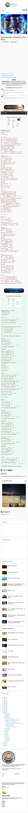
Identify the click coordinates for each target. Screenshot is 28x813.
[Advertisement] (14, 58)
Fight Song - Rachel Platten (7, 75)
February (7, 739)
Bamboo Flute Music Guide (13, 656)
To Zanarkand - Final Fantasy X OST (11, 726)
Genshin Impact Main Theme (14, 578)
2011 (5, 745)
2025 (5, 698)
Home (2, 35)
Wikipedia (20, 85)
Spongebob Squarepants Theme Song (16, 680)
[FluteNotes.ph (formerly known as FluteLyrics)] (8, 7)
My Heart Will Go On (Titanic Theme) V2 (16, 632)
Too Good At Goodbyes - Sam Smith (9, 77)
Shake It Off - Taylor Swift (9, 724)
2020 (5, 703)
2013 (5, 742)
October (6, 717)
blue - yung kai (11, 651)
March (6, 737)
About (3, 773)
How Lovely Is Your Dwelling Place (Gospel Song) (14, 723)
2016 (5, 709)
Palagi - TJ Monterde (12, 686)
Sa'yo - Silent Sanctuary (9, 718)
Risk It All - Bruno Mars (12, 565)
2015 (5, 711)
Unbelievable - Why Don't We (10, 504)
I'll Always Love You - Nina (10, 725)
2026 (5, 697)
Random (5, 35)
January (6, 740)
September (7, 728)
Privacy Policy (16, 773)
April (6, 736)
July (6, 731)
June (6, 733)
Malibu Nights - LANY (8, 492)
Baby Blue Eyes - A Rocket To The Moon (12, 720)
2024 (5, 700)
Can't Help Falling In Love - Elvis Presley (16, 645)
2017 (5, 708)
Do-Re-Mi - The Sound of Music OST (15, 675)
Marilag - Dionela (11, 590)
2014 (5, 712)
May (6, 734)
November (7, 715)
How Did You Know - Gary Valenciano (12, 719)
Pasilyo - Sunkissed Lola (13, 572)
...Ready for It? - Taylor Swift (7, 73)
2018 (5, 706)
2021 (5, 701)
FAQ (2, 776)
